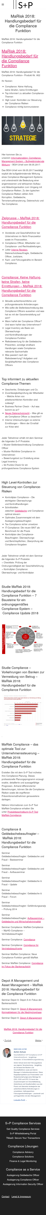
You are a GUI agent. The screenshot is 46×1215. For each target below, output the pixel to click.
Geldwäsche (21, 510)
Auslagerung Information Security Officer (23, 1184)
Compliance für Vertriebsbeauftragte (20, 946)
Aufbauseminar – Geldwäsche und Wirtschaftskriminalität (23, 919)
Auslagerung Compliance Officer (23, 1179)
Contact (5, 1196)
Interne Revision (19, 249)
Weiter (38, 1040)
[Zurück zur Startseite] (23, 4)
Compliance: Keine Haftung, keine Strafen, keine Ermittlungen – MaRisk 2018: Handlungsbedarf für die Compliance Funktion (22, 286)
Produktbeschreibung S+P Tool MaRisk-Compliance (20, 813)
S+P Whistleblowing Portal (23, 1133)
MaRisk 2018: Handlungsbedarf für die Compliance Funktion (20, 58)
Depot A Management (31, 1017)
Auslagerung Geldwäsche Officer (23, 1175)
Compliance (29, 939)
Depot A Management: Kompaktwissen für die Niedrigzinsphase (22, 1010)
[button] (3, 4)
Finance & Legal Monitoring (23, 1161)
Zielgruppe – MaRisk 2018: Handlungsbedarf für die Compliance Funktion (21, 222)
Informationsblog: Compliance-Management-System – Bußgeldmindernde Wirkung (23, 161)
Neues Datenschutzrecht (17, 413)
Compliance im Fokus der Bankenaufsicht (22, 964)
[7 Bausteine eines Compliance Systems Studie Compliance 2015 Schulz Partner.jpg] (23, 638)
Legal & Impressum (21, 1196)
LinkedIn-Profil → (20, 1100)
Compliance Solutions (23, 1156)
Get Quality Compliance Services (23, 1128)
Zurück (7, 1040)
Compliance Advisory (23, 1152)
